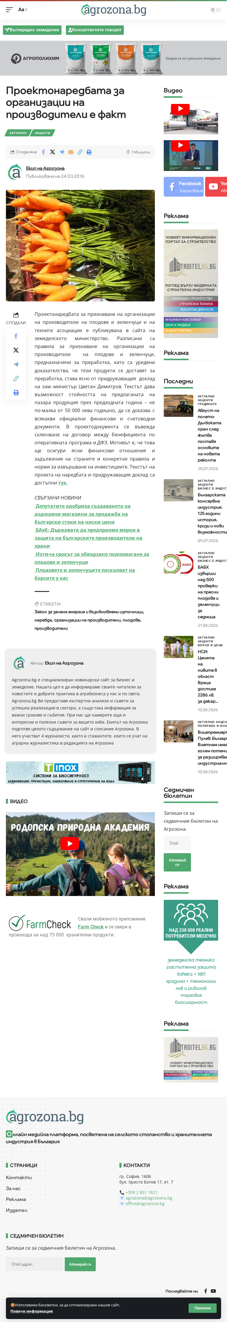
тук (62, 482)
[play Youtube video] (180, 108)
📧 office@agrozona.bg (142, 1203)
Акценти (42, 133)
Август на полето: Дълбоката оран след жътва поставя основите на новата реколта (209, 435)
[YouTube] (213, 1291)
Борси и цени (210, 645)
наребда (43, 620)
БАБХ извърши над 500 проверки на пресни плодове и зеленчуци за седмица (208, 591)
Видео (173, 90)
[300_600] (191, 283)
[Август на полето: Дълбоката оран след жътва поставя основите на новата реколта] (178, 406)
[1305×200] (80, 772)
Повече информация (31, 1311)
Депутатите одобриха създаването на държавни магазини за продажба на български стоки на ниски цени (83, 514)
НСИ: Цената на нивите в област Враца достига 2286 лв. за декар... (208, 676)
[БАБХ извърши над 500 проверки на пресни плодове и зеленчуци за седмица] (178, 562)
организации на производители (87, 620)
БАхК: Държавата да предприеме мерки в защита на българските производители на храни (88, 538)
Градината (207, 403)
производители (51, 628)
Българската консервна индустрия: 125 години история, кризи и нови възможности (212, 513)
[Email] (71, 152)
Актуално (18, 133)
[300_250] (191, 1059)
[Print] (89, 152)
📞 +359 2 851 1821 (138, 1192)
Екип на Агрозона (45, 168)
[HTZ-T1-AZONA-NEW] (113, 1116)
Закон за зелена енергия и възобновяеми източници (89, 611)
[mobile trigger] (11, 10)
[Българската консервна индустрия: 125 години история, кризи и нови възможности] (178, 490)
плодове (131, 620)
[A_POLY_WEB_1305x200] (113, 57)
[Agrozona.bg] (113, 10)
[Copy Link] (80, 152)
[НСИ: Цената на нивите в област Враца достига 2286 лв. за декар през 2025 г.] (178, 647)
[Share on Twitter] (52, 152)
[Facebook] (184, 187)
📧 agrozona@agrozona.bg (145, 1198)
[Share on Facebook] (43, 152)
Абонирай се (177, 862)
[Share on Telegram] (61, 152)
